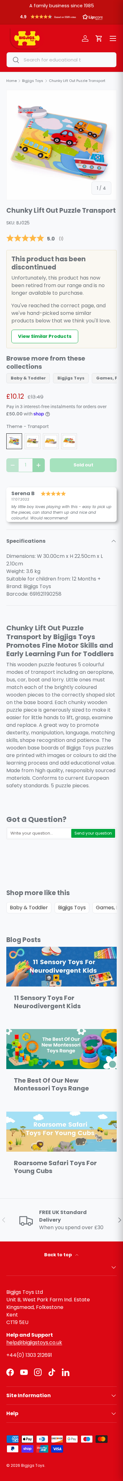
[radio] (14, 441)
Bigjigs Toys (71, 378)
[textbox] (39, 833)
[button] (61, 18)
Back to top (58, 1255)
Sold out (83, 465)
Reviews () (34, 238)
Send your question (93, 833)
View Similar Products (45, 336)
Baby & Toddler (28, 378)
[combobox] (61, 59)
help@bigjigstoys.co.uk (34, 1342)
